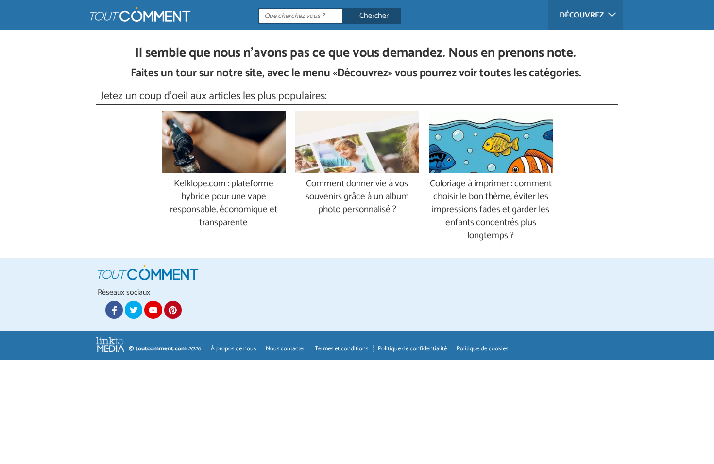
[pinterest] (173, 309)
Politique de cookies (482, 348)
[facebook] (114, 309)
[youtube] (153, 309)
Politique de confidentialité (412, 348)
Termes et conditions (341, 348)
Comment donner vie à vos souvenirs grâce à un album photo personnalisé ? (357, 197)
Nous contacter (285, 348)
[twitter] (133, 309)
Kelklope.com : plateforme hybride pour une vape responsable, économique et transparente (223, 204)
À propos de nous (233, 348)
